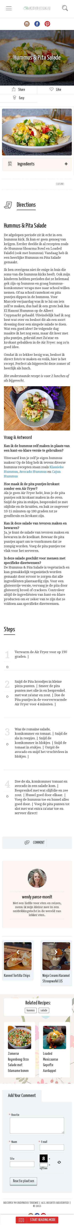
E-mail (43, 1141)
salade (43, 1010)
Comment (39, 843)
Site (12, 1158)
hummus (31, 1010)
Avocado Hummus (33, 472)
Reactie (14, 1114)
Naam (13, 1141)
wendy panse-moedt (37, 897)
